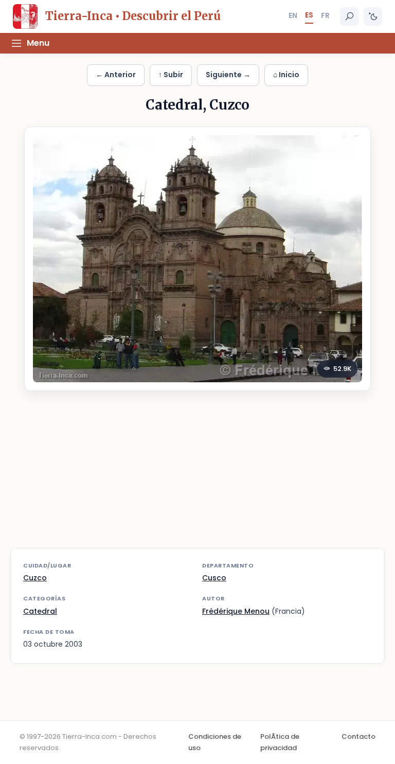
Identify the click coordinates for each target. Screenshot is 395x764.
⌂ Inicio (286, 74)
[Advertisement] (197, 476)
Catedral (40, 611)
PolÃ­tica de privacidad (279, 742)
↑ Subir (170, 74)
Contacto (358, 736)
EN (293, 15)
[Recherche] (349, 16)
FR (325, 15)
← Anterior (116, 74)
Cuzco (35, 578)
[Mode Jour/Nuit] (373, 16)
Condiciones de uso (214, 742)
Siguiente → (228, 74)
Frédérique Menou (236, 611)
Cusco (214, 578)
